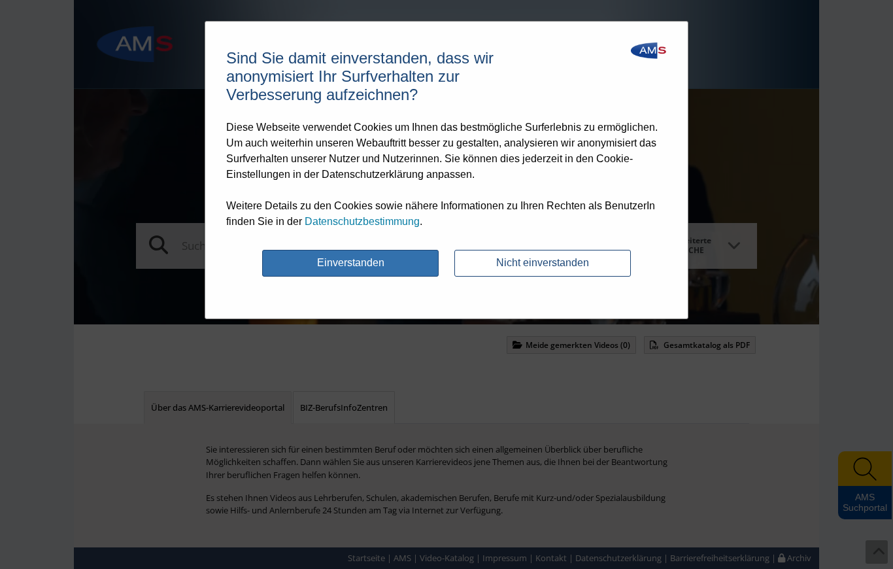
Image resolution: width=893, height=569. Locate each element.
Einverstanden (350, 262)
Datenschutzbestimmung (362, 221)
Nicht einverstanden (542, 262)
